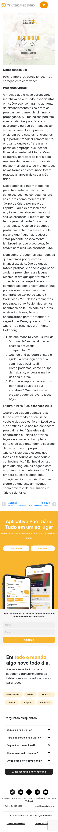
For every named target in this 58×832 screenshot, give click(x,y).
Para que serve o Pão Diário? (24, 737)
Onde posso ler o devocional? (24, 760)
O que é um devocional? (21, 745)
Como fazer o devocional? (22, 753)
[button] (29, 729)
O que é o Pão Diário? (19, 729)
